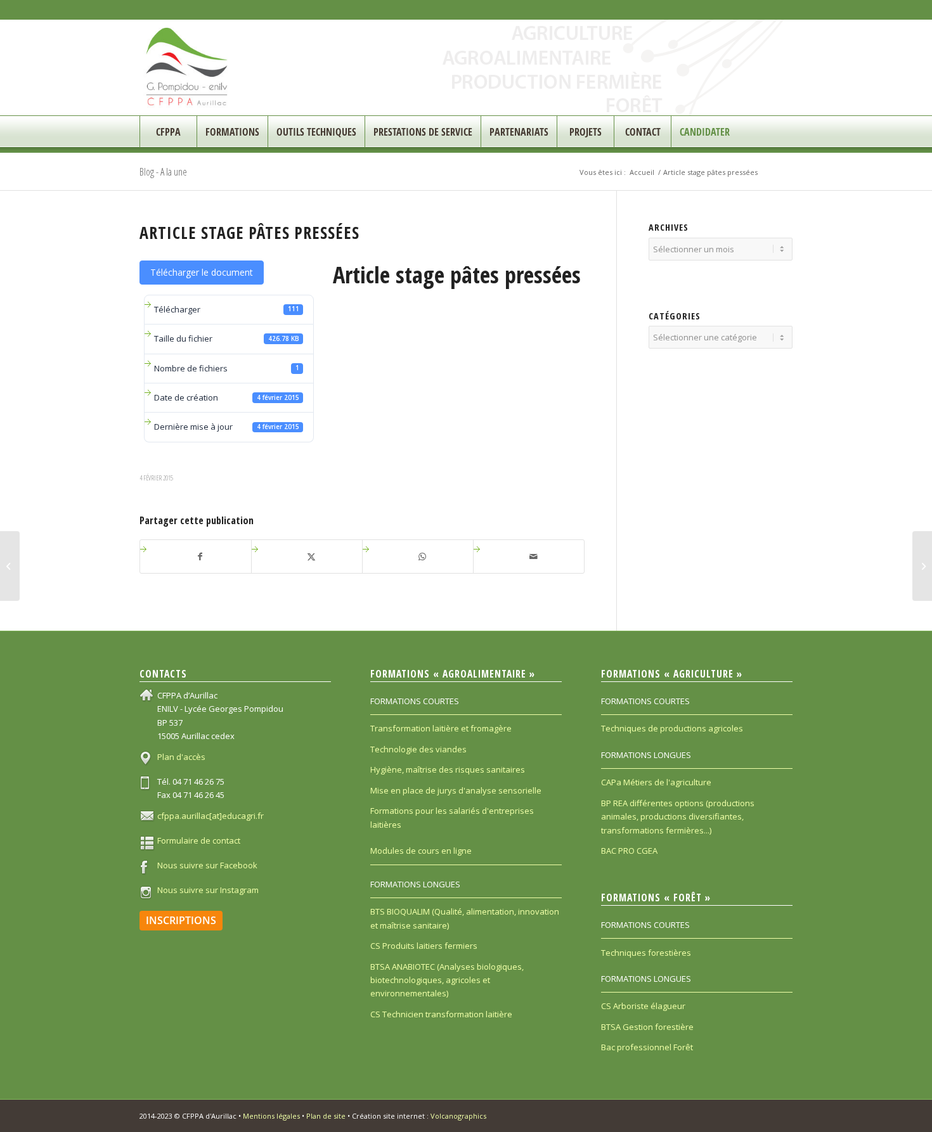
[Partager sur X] (311, 556)
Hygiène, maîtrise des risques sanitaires (447, 769)
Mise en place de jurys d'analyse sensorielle (455, 790)
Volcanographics (458, 1116)
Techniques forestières (646, 952)
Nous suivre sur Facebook (207, 865)
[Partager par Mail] (533, 556)
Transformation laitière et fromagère (441, 728)
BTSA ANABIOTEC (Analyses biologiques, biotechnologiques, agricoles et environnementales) (447, 980)
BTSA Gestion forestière (647, 1026)
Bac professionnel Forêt (647, 1047)
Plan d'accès (181, 756)
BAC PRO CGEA (629, 850)
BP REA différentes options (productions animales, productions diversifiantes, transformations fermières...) (677, 816)
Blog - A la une (163, 172)
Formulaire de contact (198, 840)
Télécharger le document (201, 272)
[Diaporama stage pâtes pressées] (10, 566)
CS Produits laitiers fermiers (423, 945)
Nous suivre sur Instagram (208, 890)
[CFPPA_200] (187, 67)
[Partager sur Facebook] (200, 556)
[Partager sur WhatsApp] (422, 556)
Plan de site (326, 1116)
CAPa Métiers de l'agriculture (656, 782)
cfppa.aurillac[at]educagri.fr (210, 815)
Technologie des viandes (418, 749)
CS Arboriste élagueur (643, 1006)
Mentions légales (271, 1116)
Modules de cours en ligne (421, 850)
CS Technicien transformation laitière (441, 1014)
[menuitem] (168, 132)
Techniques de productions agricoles (672, 728)
